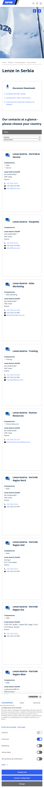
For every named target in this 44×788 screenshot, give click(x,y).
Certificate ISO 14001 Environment (18, 98)
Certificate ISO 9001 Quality (16, 94)
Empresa (10, 62)
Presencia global (20, 62)
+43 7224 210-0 (12, 183)
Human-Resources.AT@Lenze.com (18, 442)
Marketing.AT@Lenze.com (15, 315)
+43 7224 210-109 (13, 310)
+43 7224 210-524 (13, 375)
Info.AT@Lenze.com (13, 188)
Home (4, 62)
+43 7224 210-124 (13, 439)
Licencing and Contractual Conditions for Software (20, 103)
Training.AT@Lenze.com (14, 380)
